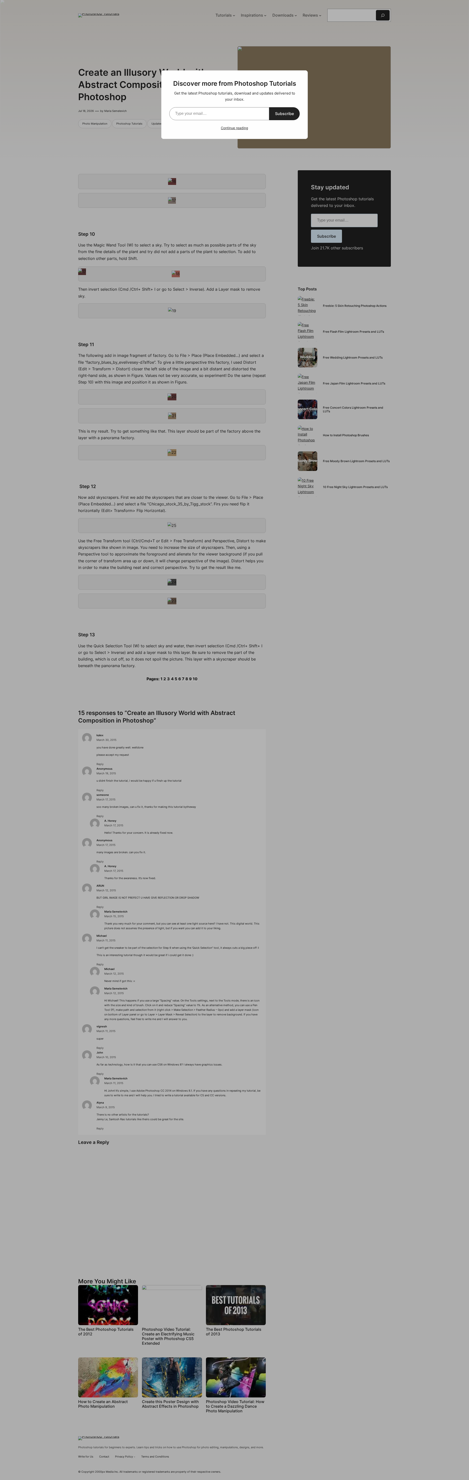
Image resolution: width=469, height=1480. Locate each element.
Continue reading (234, 128)
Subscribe (284, 113)
